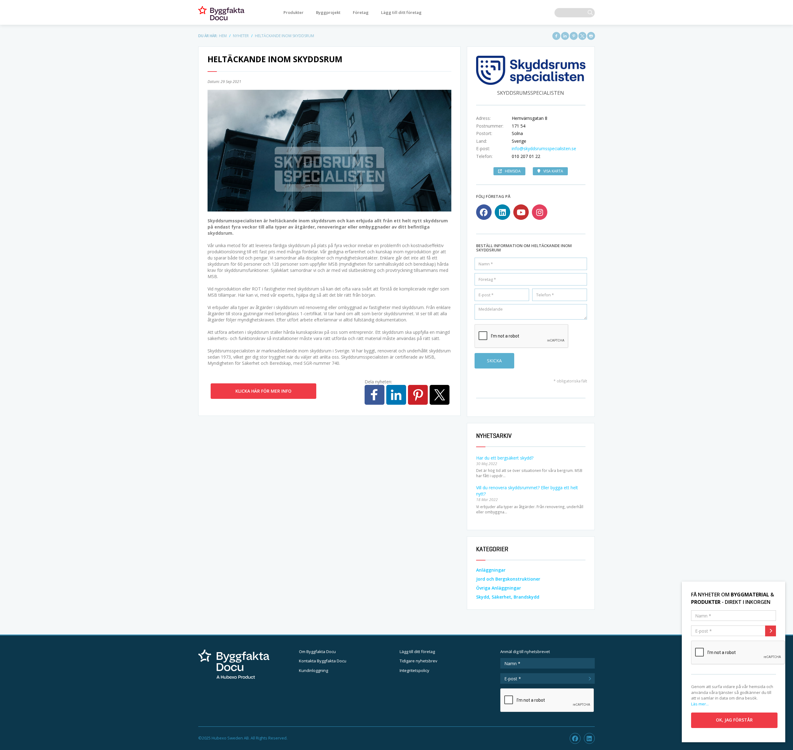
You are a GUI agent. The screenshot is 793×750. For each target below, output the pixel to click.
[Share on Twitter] (582, 36)
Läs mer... (700, 704)
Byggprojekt (328, 12)
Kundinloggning (313, 670)
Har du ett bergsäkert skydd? (504, 458)
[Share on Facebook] (556, 36)
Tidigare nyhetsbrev (418, 661)
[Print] (591, 36)
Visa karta (553, 171)
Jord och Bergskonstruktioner (508, 579)
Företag (361, 12)
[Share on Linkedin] (565, 36)
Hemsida (513, 171)
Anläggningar (491, 570)
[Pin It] (574, 36)
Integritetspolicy (414, 670)
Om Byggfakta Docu (317, 651)
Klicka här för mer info (263, 391)
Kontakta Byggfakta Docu (322, 661)
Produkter (293, 12)
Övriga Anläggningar (498, 588)
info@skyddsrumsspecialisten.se (544, 148)
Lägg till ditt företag (401, 12)
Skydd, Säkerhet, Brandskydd (507, 597)
